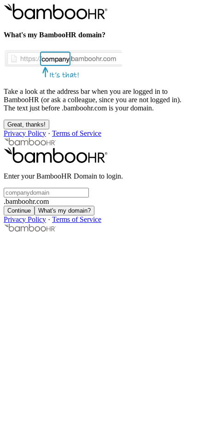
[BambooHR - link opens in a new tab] (30, 143)
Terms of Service (76, 133)
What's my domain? (64, 210)
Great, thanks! (26, 124)
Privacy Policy (25, 133)
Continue (19, 210)
